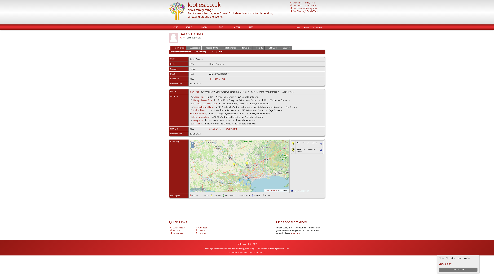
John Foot (194, 91)
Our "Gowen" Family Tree (305, 8)
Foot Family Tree (217, 78)
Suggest (286, 47)
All (213, 51)
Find (221, 27)
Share (297, 27)
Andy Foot (243, 252)
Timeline (246, 47)
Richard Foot (199, 110)
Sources (202, 233)
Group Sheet (215, 128)
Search (189, 27)
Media (237, 27)
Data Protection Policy (256, 252)
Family (259, 47)
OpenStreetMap (272, 190)
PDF (221, 51)
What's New (178, 227)
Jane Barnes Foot (201, 117)
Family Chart (231, 128)
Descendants (212, 47)
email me (295, 233)
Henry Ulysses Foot (202, 100)
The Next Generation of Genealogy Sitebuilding (237, 248)
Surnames (178, 233)
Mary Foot (198, 120)
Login (204, 27)
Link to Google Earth (302, 191)
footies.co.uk (204, 4)
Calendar (202, 227)
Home (175, 27)
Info (251, 27)
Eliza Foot (197, 123)
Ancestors (195, 47)
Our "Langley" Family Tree (305, 11)
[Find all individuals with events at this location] (223, 64)
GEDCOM (273, 47)
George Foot (199, 96)
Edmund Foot (199, 113)
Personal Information (180, 51)
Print (306, 27)
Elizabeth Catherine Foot (205, 103)
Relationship (230, 47)
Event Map (201, 51)
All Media (202, 230)
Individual (179, 47)
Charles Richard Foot (203, 107)
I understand (458, 269)
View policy (445, 263)
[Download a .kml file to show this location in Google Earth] (321, 144)
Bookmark (317, 27)
